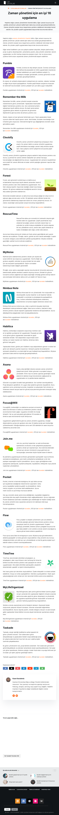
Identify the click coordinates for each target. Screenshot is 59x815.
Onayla (7, 809)
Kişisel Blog (12, 789)
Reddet (14, 809)
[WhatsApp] (42, 668)
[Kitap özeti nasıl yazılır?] (5, 782)
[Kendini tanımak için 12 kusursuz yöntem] (33, 782)
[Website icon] (14, 696)
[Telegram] (36, 668)
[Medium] (41, 801)
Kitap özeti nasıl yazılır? (15, 782)
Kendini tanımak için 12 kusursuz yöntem (46, 782)
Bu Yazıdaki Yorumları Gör (12, 756)
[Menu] (55, 2)
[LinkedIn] (23, 668)
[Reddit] (30, 668)
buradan (27, 90)
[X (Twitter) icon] (17, 696)
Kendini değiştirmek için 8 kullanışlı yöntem (44, 775)
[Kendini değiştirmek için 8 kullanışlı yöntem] (33, 776)
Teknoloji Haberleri (34, 789)
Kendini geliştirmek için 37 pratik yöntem (18, 775)
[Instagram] (35, 801)
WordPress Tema (45, 789)
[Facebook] (5, 668)
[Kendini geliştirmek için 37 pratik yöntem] (5, 776)
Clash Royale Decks (22, 789)
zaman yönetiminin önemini (22, 38)
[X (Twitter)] (11, 668)
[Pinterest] (17, 668)
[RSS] (17, 801)
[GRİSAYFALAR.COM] (8, 8)
